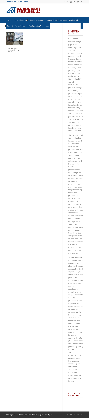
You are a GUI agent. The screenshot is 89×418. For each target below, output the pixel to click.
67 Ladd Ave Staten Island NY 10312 (14, 50)
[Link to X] (67, 1)
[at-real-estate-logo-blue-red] (23, 10)
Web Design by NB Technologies (42, 415)
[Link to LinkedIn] (71, 1)
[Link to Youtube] (74, 1)
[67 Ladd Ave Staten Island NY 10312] (14, 38)
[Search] (82, 26)
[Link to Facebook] (64, 1)
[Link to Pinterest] (78, 1)
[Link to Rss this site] (81, 1)
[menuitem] (9, 20)
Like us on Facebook (74, 394)
